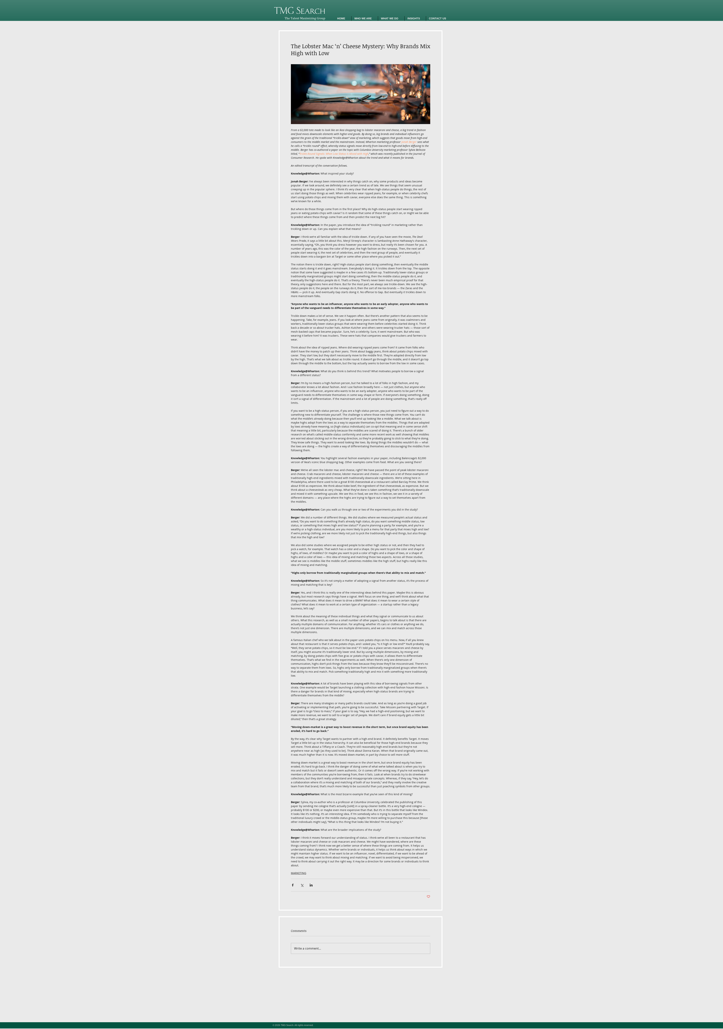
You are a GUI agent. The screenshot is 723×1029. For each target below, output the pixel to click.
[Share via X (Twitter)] (302, 885)
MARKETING (298, 873)
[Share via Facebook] (292, 885)
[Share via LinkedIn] (311, 885)
